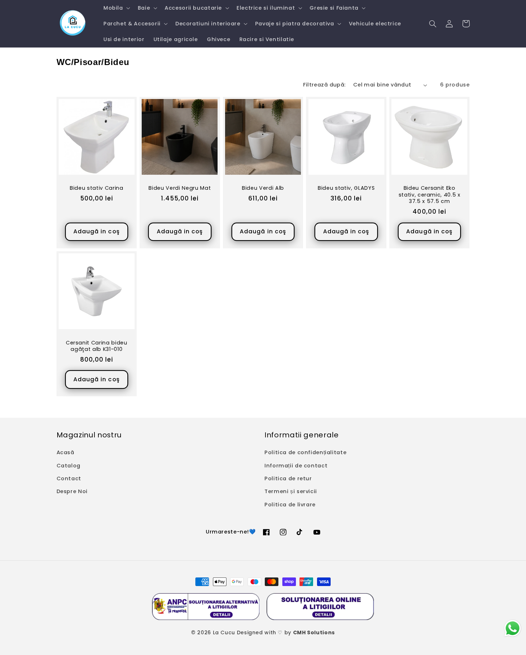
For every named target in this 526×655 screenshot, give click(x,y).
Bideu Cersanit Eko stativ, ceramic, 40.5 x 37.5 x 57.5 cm (430, 194)
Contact (69, 478)
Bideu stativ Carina (96, 188)
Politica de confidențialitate (305, 452)
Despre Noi (72, 491)
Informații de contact (295, 465)
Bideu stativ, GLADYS (346, 188)
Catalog (69, 465)
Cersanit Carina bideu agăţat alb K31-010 (96, 346)
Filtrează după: (324, 84)
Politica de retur (288, 478)
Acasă (65, 452)
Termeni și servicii (290, 491)
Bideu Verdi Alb (263, 188)
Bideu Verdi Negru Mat (179, 188)
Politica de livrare (290, 504)
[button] (116, 8)
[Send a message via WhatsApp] (512, 628)
